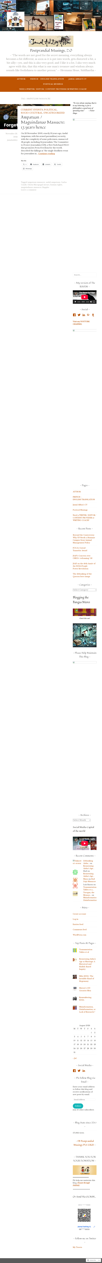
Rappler (45, 187)
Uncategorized (54, 113)
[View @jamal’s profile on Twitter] (79, 315)
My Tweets (77, 1247)
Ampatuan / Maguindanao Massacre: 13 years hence (43, 122)
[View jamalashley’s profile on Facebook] (75, 315)
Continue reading (46, 154)
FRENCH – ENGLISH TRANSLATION (47, 79)
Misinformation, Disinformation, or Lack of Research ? (87, 1009)
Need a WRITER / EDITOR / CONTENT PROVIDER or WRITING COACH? (53, 89)
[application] (85, 297)
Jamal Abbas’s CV (77, 79)
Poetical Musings (53, 84)
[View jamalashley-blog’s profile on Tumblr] (93, 315)
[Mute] (91, 302)
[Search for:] (85, 275)
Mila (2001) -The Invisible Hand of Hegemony (86, 978)
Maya (85, 879)
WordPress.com (79, 935)
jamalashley (12, 140)
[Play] (75, 302)
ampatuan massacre (36, 182)
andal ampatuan (53, 182)
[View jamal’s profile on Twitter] (79, 1070)
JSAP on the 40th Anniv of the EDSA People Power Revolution (84, 566)
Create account (79, 914)
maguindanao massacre (31, 187)
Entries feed (78, 924)
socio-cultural (32, 113)
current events (32, 110)
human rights (56, 185)
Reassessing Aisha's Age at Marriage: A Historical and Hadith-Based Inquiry (87, 964)
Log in (75, 919)
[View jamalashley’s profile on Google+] (89, 315)
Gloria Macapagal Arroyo (38, 185)
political (50, 110)
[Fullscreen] (94, 302)
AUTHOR (21, 79)
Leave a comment (28, 190)
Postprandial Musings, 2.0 (51, 50)
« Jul (74, 1058)
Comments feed (80, 930)
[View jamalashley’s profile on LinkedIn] (84, 315)
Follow (78, 1106)
